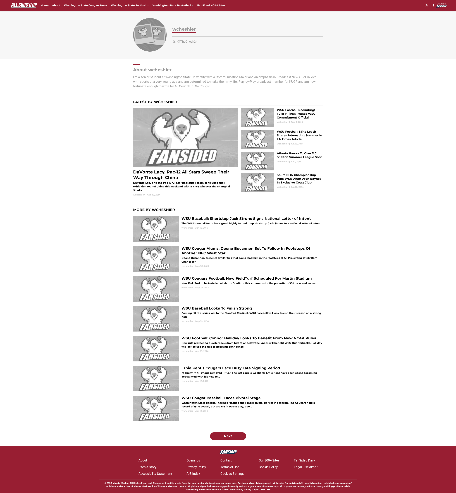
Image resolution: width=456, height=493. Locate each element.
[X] (426, 5)
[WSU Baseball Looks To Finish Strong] (228, 319)
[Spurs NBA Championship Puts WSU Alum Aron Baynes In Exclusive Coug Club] (282, 182)
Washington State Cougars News (85, 5)
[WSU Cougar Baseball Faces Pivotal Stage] (228, 408)
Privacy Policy (196, 467)
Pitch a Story (147, 467)
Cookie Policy (268, 467)
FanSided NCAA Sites (211, 5)
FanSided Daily (304, 460)
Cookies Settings (232, 473)
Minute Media (120, 483)
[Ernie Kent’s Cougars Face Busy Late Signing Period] (228, 378)
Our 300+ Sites (269, 460)
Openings (193, 460)
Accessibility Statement (155, 473)
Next (228, 436)
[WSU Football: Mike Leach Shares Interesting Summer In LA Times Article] (282, 139)
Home (45, 5)
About (56, 5)
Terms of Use (229, 467)
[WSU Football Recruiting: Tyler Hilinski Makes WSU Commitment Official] (282, 117)
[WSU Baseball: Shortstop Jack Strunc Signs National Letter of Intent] (228, 229)
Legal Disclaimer (305, 467)
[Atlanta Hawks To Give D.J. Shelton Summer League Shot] (282, 161)
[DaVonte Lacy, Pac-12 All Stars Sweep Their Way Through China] (185, 152)
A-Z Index (193, 473)
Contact (226, 460)
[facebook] (433, 5)
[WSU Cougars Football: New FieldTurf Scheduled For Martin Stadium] (228, 289)
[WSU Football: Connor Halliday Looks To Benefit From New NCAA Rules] (228, 348)
